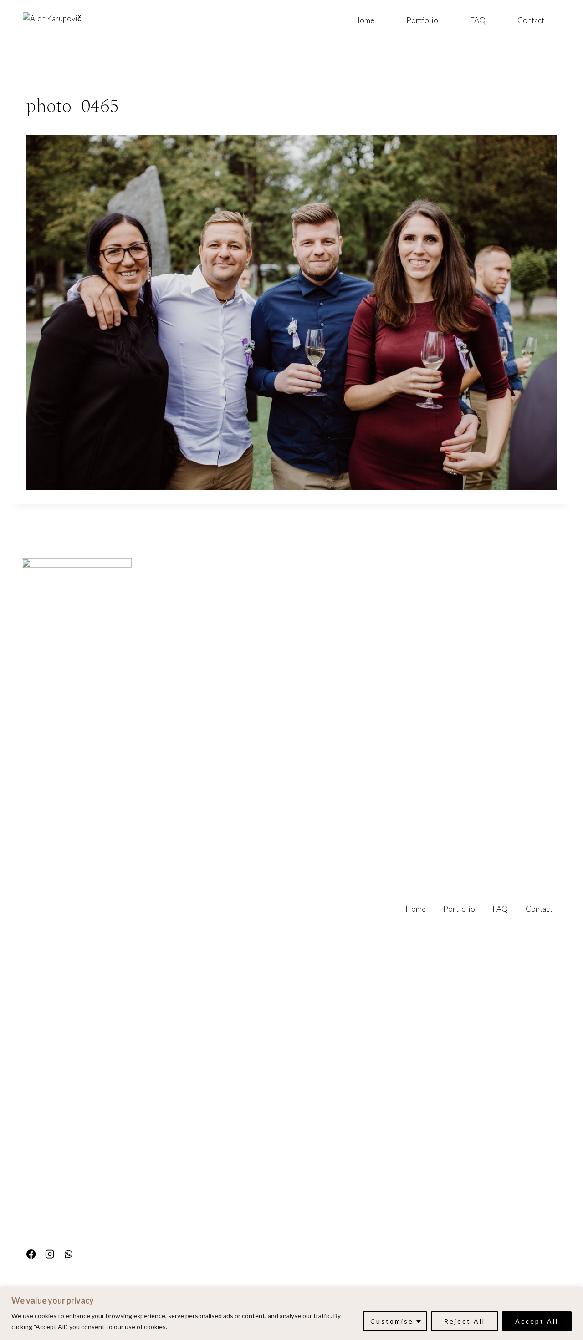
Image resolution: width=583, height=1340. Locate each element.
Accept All (536, 1321)
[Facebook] (31, 1254)
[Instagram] (50, 1254)
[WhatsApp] (68, 1254)
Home (364, 20)
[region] (291, 1313)
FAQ (478, 20)
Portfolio (422, 20)
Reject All (464, 1321)
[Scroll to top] (574, 1216)
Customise (392, 1321)
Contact (530, 20)
